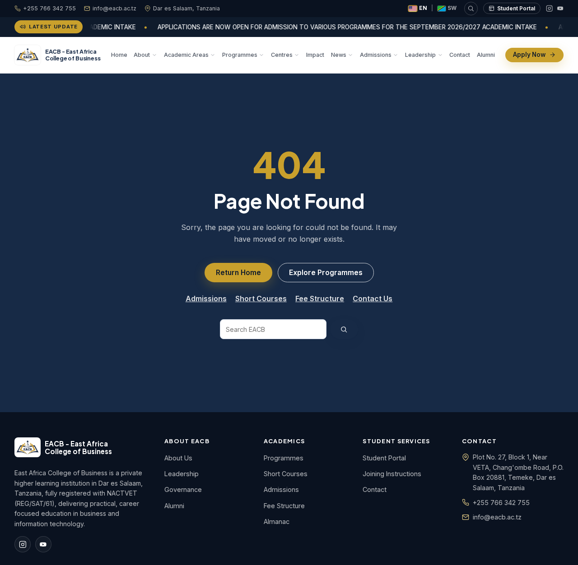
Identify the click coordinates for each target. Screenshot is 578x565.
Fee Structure (319, 298)
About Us (178, 458)
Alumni (486, 54)
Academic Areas (186, 54)
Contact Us (372, 298)
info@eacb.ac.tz (114, 8)
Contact (459, 54)
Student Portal (516, 8)
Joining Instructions (392, 474)
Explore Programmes (326, 272)
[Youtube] (560, 8)
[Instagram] (549, 8)
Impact (315, 54)
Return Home (238, 272)
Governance (183, 489)
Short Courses (261, 298)
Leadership (420, 54)
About (142, 54)
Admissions (376, 54)
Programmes (239, 54)
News (338, 54)
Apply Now (529, 54)
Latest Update (53, 26)
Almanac (276, 521)
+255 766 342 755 (49, 8)
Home (119, 54)
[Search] (471, 8)
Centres (282, 54)
